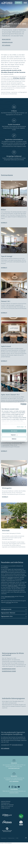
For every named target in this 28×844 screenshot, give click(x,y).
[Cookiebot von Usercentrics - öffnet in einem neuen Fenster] (20, 404)
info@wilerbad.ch (5, 808)
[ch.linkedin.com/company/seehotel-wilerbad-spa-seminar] (16, 787)
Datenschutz (11, 838)
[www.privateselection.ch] (7, 829)
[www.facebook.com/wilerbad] (9, 787)
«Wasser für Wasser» (13, 585)
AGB (17, 838)
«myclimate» (4, 571)
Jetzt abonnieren (14, 781)
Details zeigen (20, 426)
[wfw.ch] (21, 823)
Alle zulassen (14, 430)
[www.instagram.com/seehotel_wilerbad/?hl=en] (12, 787)
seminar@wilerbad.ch (17, 745)
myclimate (10, 577)
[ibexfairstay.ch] (7, 815)
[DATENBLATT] (14, 194)
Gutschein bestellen (14, 768)
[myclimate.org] (7, 822)
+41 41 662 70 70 (5, 745)
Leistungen (8, 602)
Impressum (3, 838)
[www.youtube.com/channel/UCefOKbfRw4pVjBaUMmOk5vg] (19, 787)
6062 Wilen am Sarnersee (7, 804)
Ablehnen (14, 438)
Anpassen (13, 434)
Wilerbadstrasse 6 (5, 803)
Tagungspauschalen (10, 596)
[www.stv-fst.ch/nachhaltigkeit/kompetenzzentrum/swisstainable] (21, 816)
